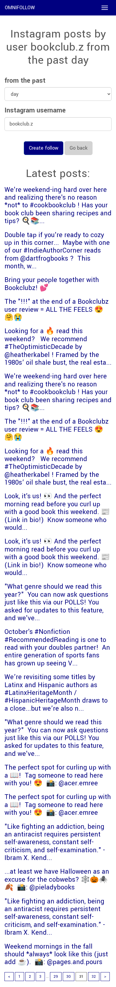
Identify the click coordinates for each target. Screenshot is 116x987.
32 (94, 976)
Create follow (43, 148)
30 (68, 976)
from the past (25, 80)
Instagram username (35, 110)
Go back (78, 148)
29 (56, 976)
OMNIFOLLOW (20, 7)
